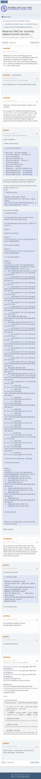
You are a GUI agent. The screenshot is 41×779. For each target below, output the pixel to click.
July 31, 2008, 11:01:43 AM (10, 640)
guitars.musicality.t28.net (20, 204)
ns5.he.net (14, 273)
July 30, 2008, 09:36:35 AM (10, 619)
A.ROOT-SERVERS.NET (12, 267)
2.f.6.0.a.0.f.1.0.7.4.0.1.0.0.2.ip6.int (20, 251)
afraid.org (6, 550)
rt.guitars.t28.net (9, 692)
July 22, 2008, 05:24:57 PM (10, 51)
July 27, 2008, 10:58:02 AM (10, 133)
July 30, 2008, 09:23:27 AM (10, 568)
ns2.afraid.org (27, 172)
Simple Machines (25, 777)
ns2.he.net (14, 302)
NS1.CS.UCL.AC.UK (14, 490)
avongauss (7, 538)
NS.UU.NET (12, 480)
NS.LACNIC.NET (13, 322)
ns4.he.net (14, 283)
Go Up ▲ (27, 775)
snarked (6, 48)
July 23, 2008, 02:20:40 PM (10, 101)
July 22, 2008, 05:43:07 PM (10, 78)
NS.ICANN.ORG (13, 374)
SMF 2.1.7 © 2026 (15, 777)
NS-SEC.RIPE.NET (13, 482)
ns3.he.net (14, 292)
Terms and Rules (19, 775)
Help (12, 775)
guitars (6, 130)
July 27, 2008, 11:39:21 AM (10, 542)
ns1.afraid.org (27, 170)
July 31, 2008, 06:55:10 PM (10, 746)
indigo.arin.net (16, 437)
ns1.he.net (14, 312)
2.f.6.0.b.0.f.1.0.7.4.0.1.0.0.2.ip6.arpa (15, 667)
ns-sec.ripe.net (16, 375)
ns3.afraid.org (27, 174)
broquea (6, 75)
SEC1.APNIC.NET (13, 271)
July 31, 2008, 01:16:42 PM (10, 660)
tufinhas (6, 616)
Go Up (4, 762)
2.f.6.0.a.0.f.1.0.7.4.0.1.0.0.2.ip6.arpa (20, 239)
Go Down (5, 43)
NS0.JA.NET (12, 492)
